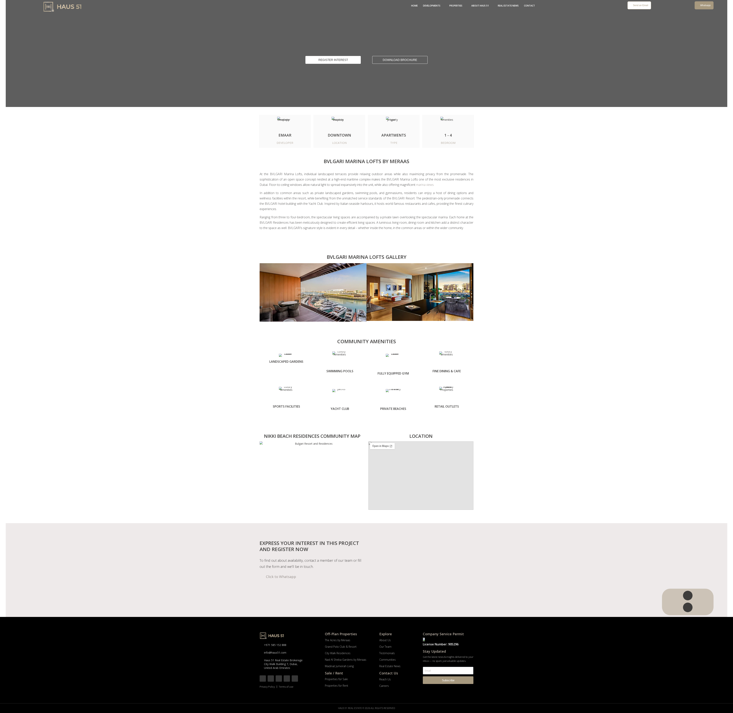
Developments (431, 5)
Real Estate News (508, 5)
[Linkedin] (295, 678)
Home (414, 5)
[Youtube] (287, 678)
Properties (455, 5)
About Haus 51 (480, 5)
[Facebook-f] (263, 678)
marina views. (425, 185)
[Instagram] (271, 678)
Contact (529, 5)
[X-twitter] (279, 678)
